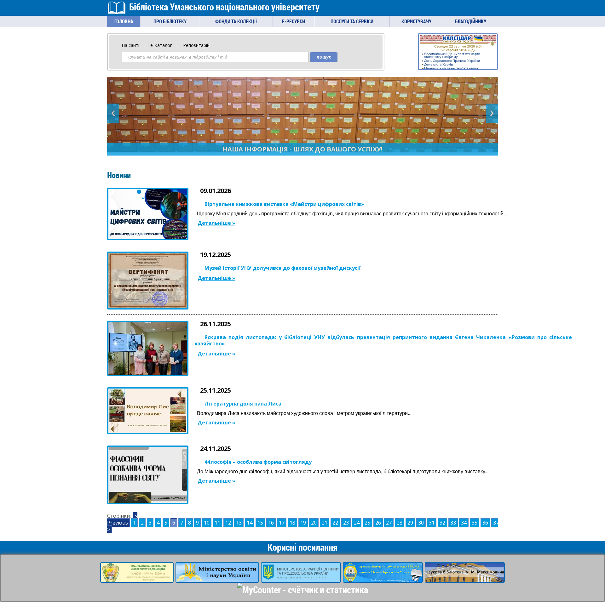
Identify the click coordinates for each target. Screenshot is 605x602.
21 (324, 522)
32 (442, 522)
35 (474, 522)
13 (239, 522)
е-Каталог (161, 45)
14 (249, 522)
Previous (113, 113)
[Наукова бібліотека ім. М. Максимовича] (464, 578)
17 (282, 522)
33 (453, 522)
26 (378, 522)
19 (303, 522)
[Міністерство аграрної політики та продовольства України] (301, 578)
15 (260, 522)
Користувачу (416, 21)
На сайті (130, 45)
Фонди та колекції (236, 21)
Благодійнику (470, 21)
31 (432, 522)
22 (335, 522)
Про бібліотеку (170, 21)
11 (217, 522)
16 (271, 522)
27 (389, 522)
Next (492, 113)
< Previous (122, 519)
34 (464, 522)
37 (496, 522)
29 (410, 522)
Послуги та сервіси (352, 21)
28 (399, 522)
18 (292, 522)
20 (314, 522)
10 (207, 522)
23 (346, 522)
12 (228, 522)
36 (485, 522)
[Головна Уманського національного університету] (137, 578)
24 (357, 522)
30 (421, 522)
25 (367, 522)
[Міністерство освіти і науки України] (217, 578)
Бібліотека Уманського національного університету (224, 7)
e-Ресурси (293, 21)
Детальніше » (216, 222)
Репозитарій (196, 45)
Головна (123, 21)
